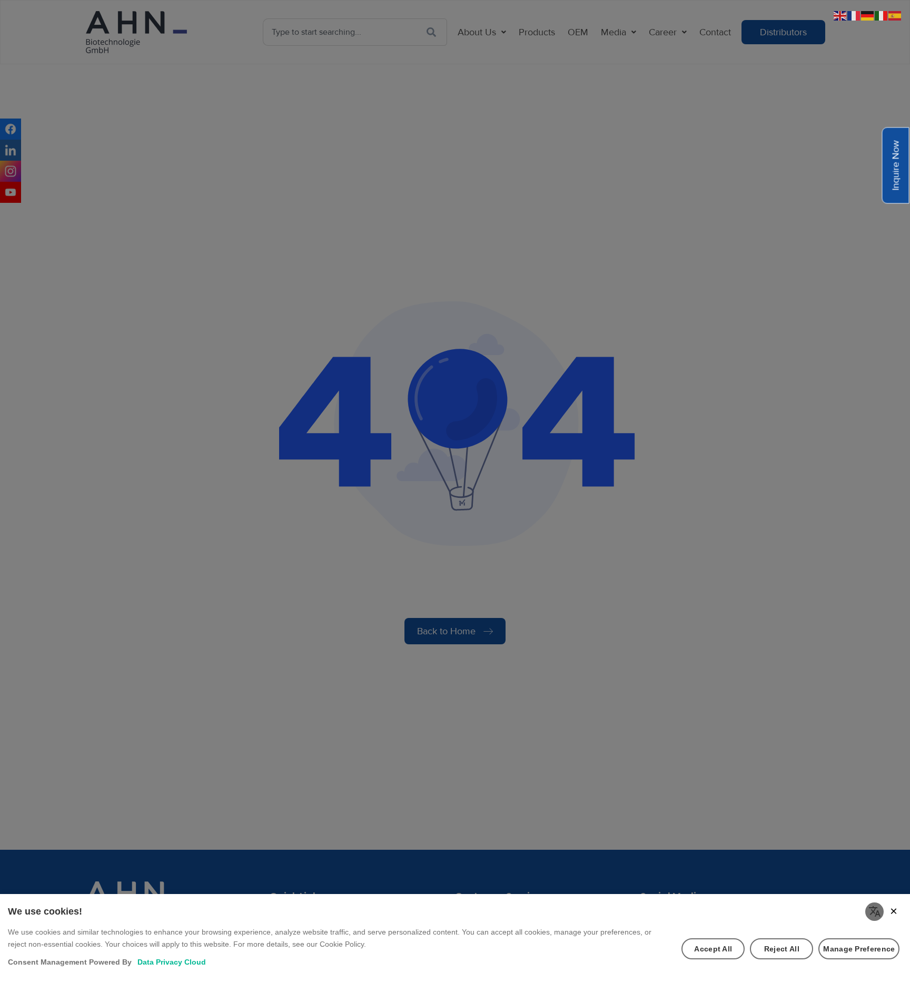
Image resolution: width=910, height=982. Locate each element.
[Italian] (881, 15)
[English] (840, 15)
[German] (868, 15)
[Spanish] (895, 15)
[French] (854, 15)
